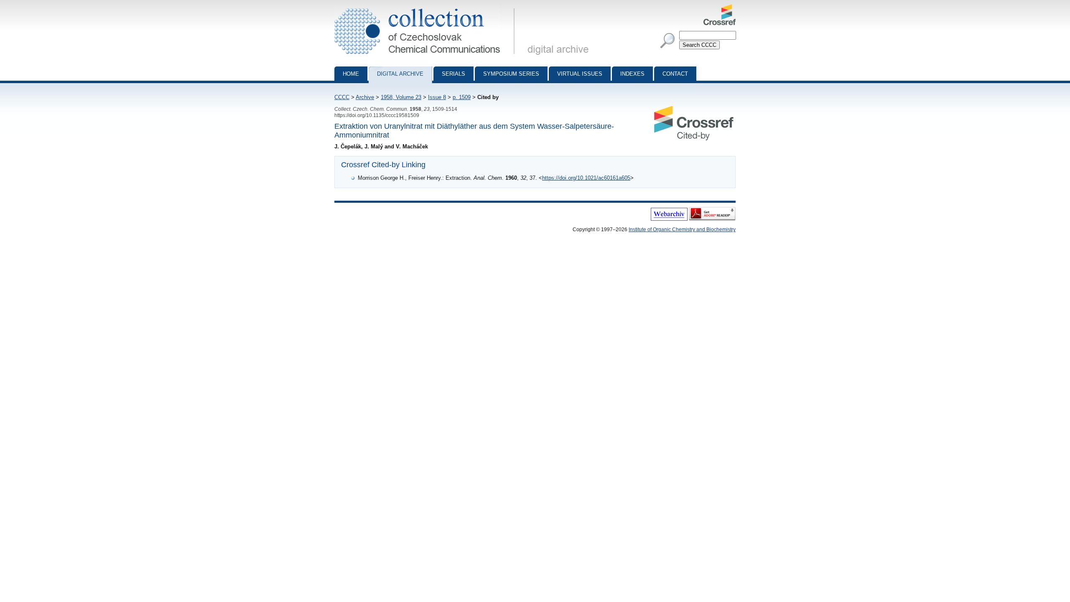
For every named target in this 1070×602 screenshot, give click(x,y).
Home (351, 74)
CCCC (341, 97)
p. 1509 (462, 97)
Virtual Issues (579, 74)
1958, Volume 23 (401, 97)
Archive (365, 97)
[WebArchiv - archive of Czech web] (669, 219)
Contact (675, 74)
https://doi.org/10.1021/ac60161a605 (586, 178)
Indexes (632, 74)
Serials (453, 74)
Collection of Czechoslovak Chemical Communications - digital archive (427, 7)
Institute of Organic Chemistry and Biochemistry (682, 229)
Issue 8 (437, 97)
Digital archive (400, 74)
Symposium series (511, 74)
